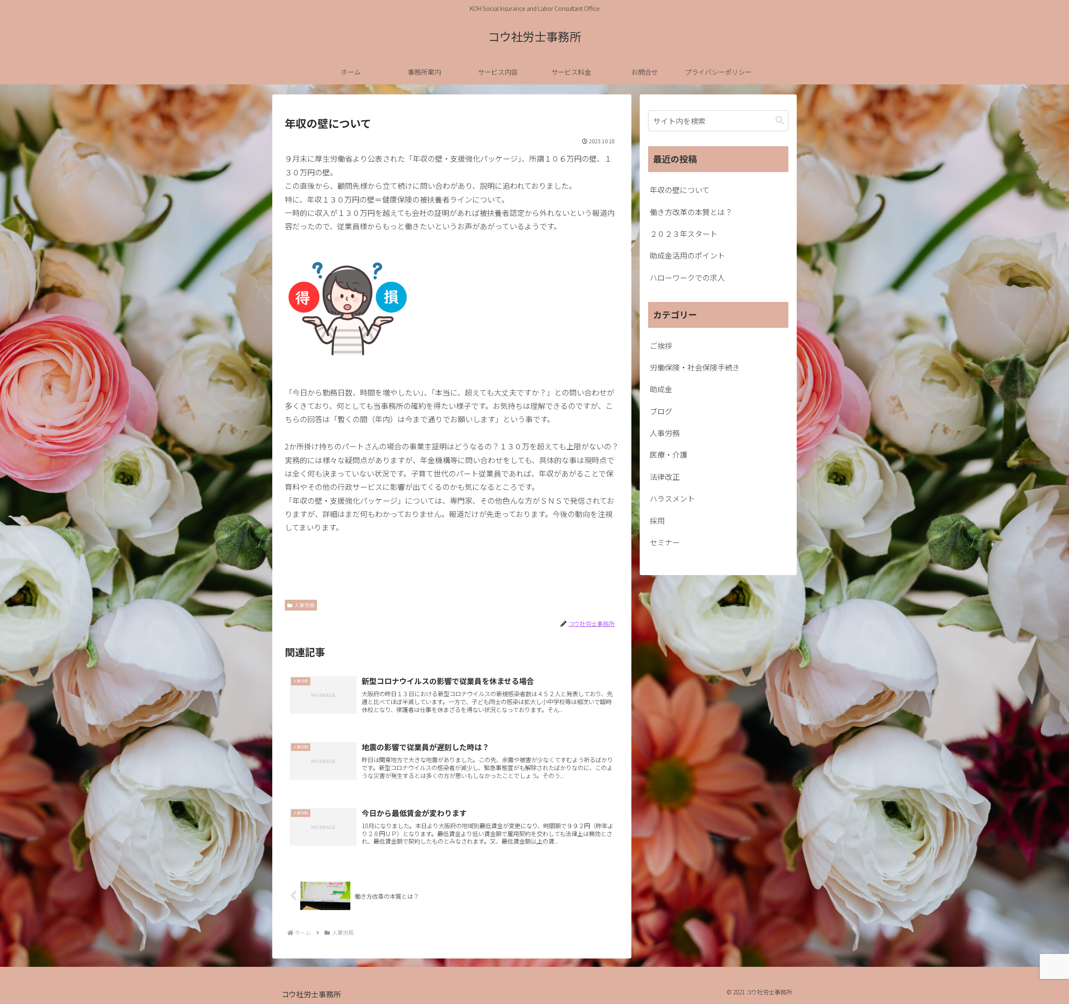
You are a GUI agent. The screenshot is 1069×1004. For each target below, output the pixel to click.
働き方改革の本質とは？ (691, 211)
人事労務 (304, 604)
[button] (779, 120)
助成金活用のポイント (687, 255)
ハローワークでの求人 (687, 277)
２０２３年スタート (683, 233)
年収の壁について (679, 189)
